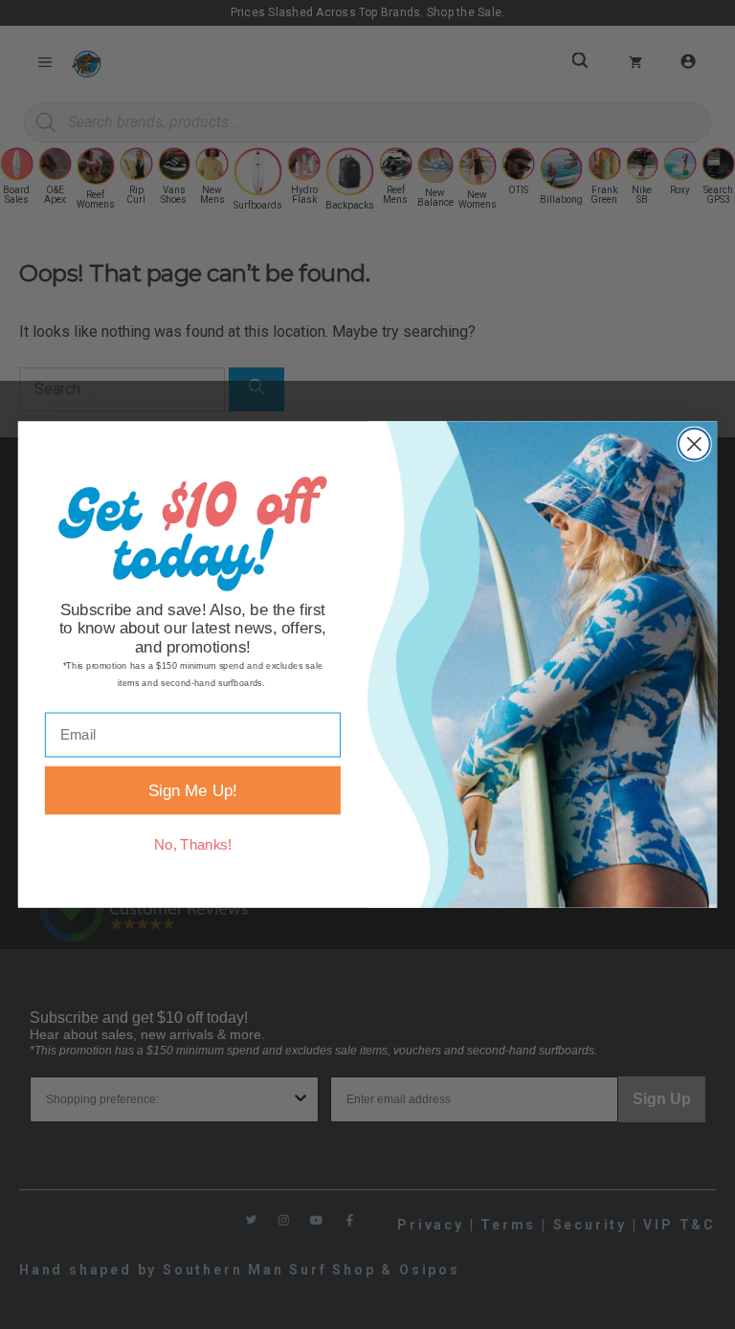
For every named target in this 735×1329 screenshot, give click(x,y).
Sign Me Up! (192, 791)
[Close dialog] (694, 443)
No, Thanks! (193, 845)
